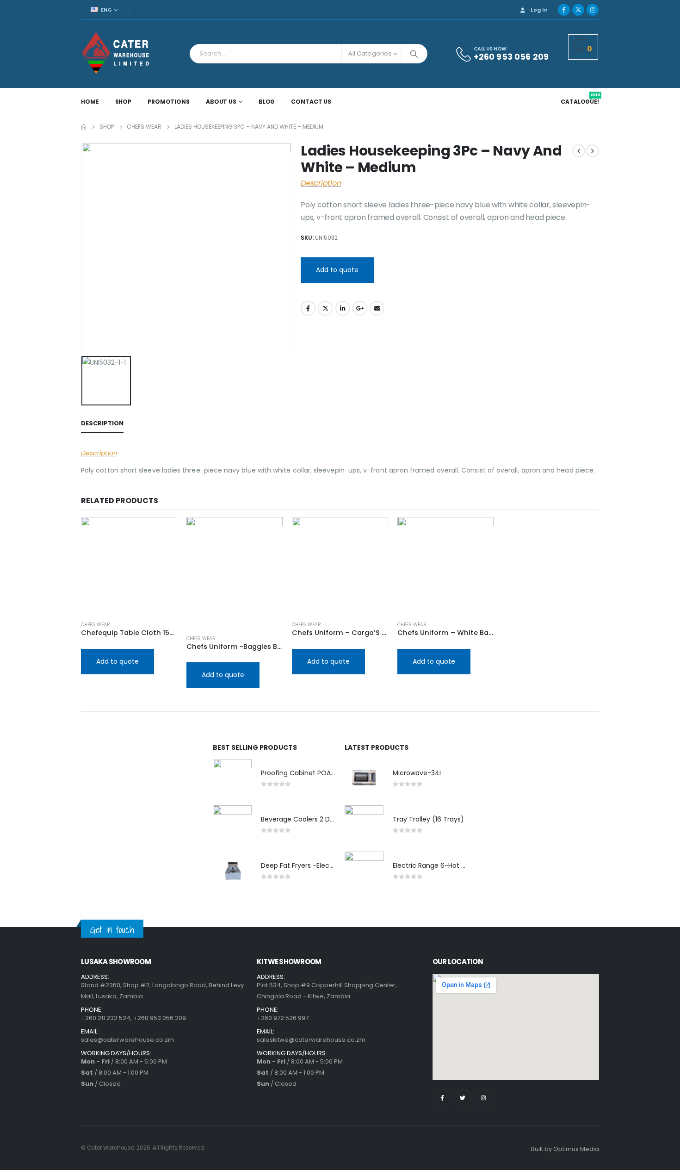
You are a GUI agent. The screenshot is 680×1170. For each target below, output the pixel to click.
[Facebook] (564, 10)
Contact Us (311, 102)
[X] (578, 10)
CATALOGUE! (580, 102)
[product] (129, 565)
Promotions (169, 102)
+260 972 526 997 (283, 1018)
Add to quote (337, 269)
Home (90, 102)
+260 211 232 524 (105, 1018)
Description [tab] (102, 423)
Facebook (308, 308)
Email (377, 308)
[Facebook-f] (442, 1098)
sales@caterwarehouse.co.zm (127, 1039)
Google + (359, 308)
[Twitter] (462, 1098)
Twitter (325, 308)
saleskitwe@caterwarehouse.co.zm (311, 1039)
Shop (123, 102)
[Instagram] (593, 10)
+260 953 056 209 (159, 1018)
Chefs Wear (95, 624)
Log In (539, 9)
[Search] (414, 53)
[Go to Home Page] (84, 126)
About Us (221, 102)
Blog (267, 102)
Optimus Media (576, 1149)
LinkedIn (342, 308)
